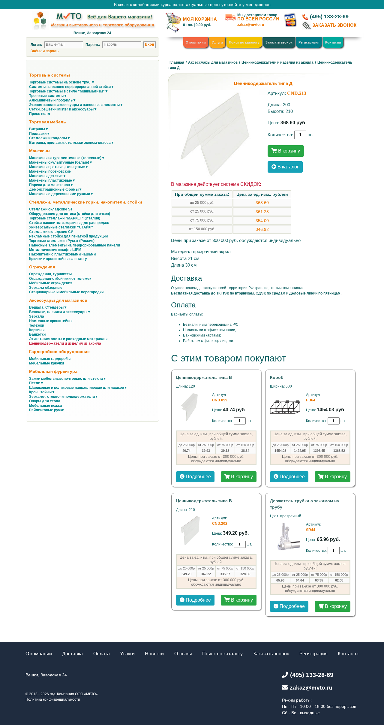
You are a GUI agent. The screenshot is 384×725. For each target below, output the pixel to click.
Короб (277, 377)
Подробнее (197, 476)
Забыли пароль (44, 51)
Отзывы (183, 653)
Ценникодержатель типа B (204, 377)
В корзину (288, 150)
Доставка (72, 653)
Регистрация (308, 42)
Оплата (101, 653)
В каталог (287, 166)
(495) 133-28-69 (329, 17)
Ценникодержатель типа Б (204, 500)
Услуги (217, 42)
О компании (196, 42)
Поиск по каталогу (244, 42)
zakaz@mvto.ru (250, 25)
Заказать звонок (279, 42)
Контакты (333, 42)
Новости (154, 653)
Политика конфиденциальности (53, 699)
